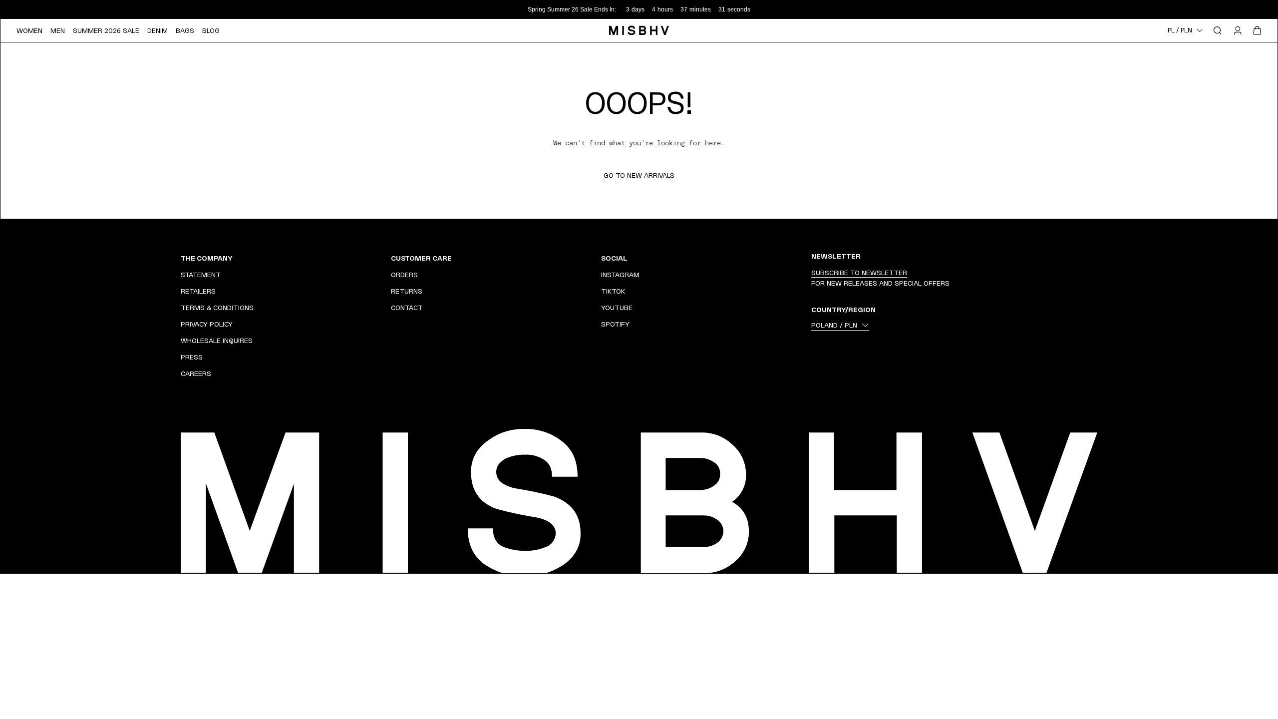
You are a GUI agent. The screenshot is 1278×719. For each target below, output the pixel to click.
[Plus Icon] (370, 258)
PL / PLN (1180, 30)
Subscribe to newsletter (859, 273)
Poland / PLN (834, 325)
